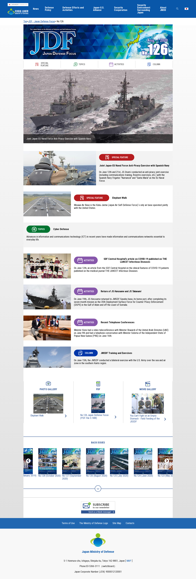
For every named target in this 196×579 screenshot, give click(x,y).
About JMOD (163, 8)
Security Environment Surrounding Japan (143, 9)
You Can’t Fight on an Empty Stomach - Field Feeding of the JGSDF (145, 418)
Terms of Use (68, 523)
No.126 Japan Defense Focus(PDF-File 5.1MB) (94, 416)
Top (25, 21)
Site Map (117, 523)
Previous (28, 461)
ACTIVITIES (119, 64)
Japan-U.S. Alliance (98, 8)
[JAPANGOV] (18, 4)
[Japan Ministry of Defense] (18, 11)
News (36, 9)
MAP (128, 560)
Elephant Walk (37, 415)
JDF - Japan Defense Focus (41, 21)
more (98, 488)
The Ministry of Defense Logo (93, 523)
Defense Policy (49, 8)
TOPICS (82, 64)
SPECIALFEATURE (45, 64)
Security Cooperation (120, 8)
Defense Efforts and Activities (73, 8)
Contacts (130, 523)
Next (166, 461)
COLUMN (156, 64)
